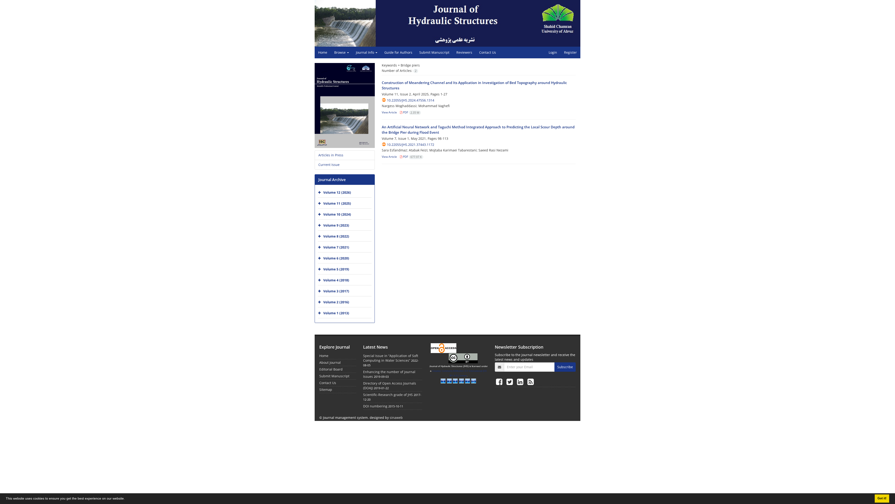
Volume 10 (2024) (337, 214)
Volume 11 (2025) (337, 203)
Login (553, 52)
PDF (410, 112)
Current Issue (329, 164)
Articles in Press (330, 155)
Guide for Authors (398, 52)
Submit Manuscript (434, 52)
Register (570, 52)
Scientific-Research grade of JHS (388, 394)
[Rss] (530, 381)
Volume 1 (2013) (336, 313)
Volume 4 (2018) (336, 280)
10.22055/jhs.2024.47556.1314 (410, 100)
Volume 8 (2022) (336, 236)
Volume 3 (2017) (336, 291)
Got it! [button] (882, 498)
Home (322, 52)
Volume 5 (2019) (336, 269)
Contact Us (487, 52)
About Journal (330, 362)
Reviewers (464, 52)
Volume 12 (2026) (337, 192)
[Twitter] (510, 381)
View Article (389, 112)
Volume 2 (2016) (336, 302)
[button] (126, 499)
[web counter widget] (458, 380)
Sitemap (325, 389)
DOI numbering (375, 406)
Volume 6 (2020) (336, 258)
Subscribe (565, 367)
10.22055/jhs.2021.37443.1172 (410, 144)
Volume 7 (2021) (336, 247)
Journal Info (365, 52)
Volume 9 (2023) (336, 225)
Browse (340, 52)
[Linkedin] (521, 381)
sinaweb (396, 417)
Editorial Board (331, 369)
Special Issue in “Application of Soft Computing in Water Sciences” (390, 358)
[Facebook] (500, 381)
